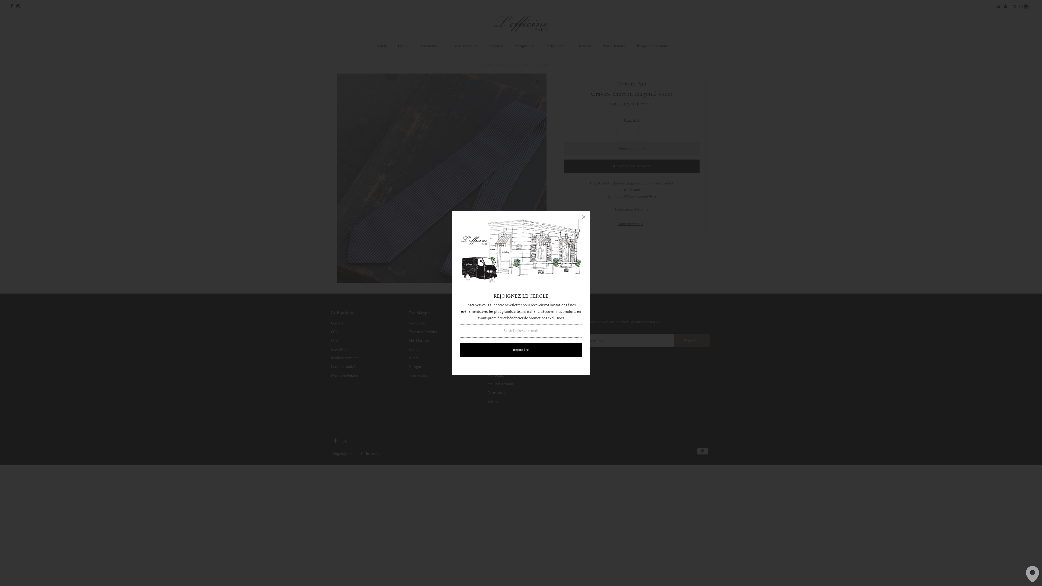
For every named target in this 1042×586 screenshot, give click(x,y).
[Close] (584, 217)
